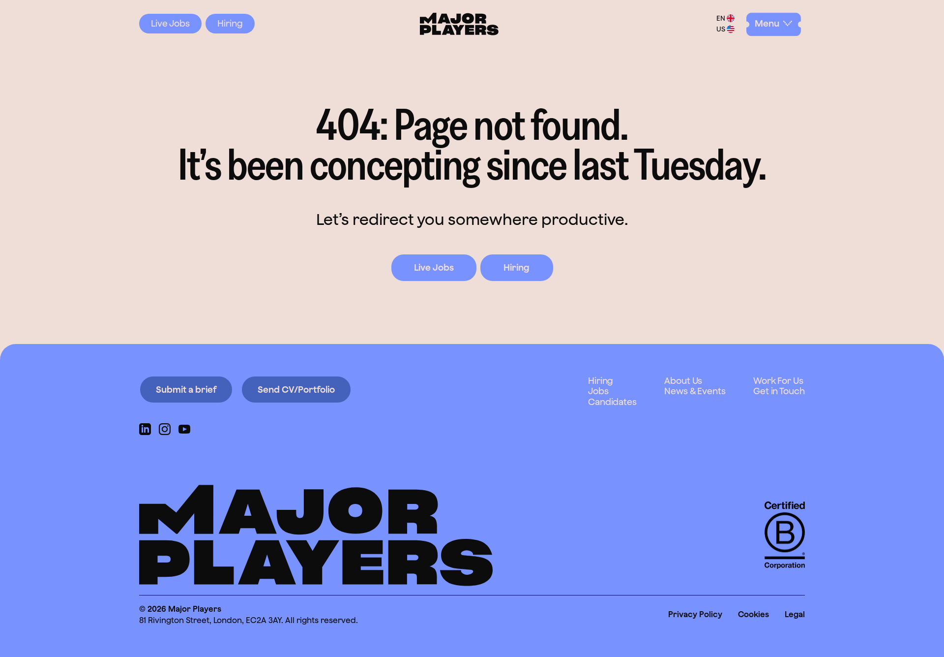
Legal (795, 614)
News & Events (695, 391)
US (720, 29)
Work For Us (778, 380)
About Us (683, 380)
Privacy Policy (695, 614)
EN (720, 18)
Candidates (612, 402)
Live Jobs (170, 23)
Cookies (753, 614)
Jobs (598, 391)
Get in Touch (779, 391)
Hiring (230, 23)
